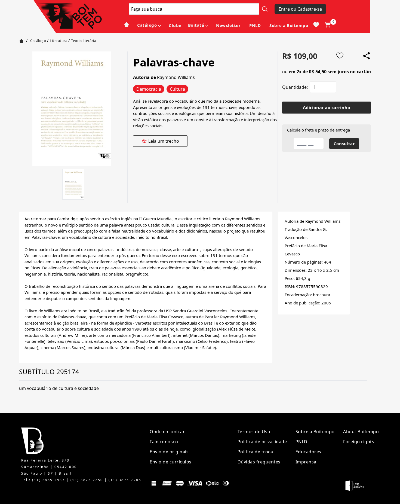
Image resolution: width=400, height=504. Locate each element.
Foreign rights (358, 442)
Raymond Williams (176, 77)
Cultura (177, 89)
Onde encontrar (167, 432)
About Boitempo (361, 432)
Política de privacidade (262, 442)
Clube (175, 25)
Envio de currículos (171, 462)
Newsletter (228, 25)
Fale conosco (164, 442)
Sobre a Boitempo (288, 25)
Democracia (148, 89)
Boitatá (196, 25)
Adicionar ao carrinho (326, 108)
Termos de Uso (254, 432)
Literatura (58, 40)
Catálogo (147, 25)
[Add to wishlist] (340, 55)
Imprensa (306, 462)
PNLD (255, 25)
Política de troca (255, 452)
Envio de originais (169, 452)
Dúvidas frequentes (259, 462)
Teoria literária (83, 40)
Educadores (308, 452)
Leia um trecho (163, 141)
